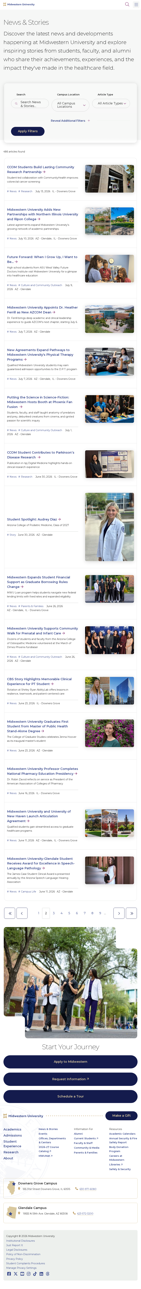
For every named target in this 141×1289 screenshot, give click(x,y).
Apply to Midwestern (70, 1062)
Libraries (114, 1164)
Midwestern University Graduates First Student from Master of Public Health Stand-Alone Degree (37, 726)
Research (26, 191)
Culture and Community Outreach (41, 285)
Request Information (69, 1079)
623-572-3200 (85, 1213)
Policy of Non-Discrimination (23, 1254)
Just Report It (14, 1245)
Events (43, 1133)
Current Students (85, 1138)
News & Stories (48, 1129)
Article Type (105, 94)
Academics (12, 1129)
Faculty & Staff (83, 1143)
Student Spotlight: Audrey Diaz (32, 519)
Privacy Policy (14, 1258)
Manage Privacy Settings (21, 1267)
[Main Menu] (136, 4)
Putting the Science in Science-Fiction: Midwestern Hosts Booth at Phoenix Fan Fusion (39, 402)
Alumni (78, 1133)
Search (21, 94)
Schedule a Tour (70, 1096)
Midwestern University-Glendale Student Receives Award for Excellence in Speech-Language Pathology (41, 863)
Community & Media (86, 1147)
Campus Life (28, 891)
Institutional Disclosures (20, 1240)
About (8, 1158)
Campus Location (68, 94)
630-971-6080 (88, 1189)
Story (13, 534)
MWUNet (44, 1155)
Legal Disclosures (16, 1249)
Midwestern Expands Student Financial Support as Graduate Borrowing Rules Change (38, 582)
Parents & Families (32, 606)
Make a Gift (121, 1116)
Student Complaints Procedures (25, 1263)
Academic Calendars (122, 1133)
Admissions (12, 1135)
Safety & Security (120, 1169)
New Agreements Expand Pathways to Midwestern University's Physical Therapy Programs (40, 354)
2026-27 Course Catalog (49, 1149)
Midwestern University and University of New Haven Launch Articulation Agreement (39, 816)
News (13, 191)
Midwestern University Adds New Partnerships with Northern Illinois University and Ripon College (42, 214)
